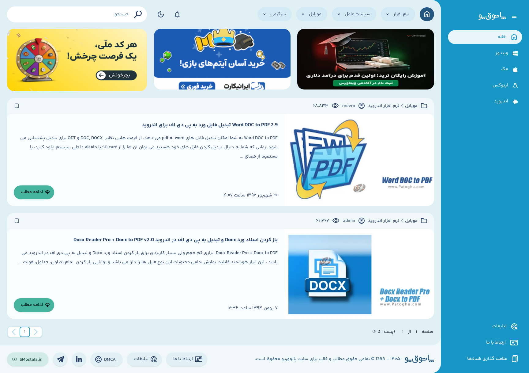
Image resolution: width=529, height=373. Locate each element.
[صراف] (77, 60)
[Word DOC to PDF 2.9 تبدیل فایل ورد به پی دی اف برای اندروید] (359, 160)
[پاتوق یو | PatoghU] (492, 16)
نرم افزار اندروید (383, 106)
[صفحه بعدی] (14, 332)
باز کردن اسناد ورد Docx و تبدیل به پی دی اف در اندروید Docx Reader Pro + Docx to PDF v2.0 (175, 240)
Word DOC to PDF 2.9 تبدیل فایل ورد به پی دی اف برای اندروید (210, 125)
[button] (25, 332)
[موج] (365, 60)
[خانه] (427, 14)
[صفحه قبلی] (36, 332)
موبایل (411, 106)
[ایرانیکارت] (222, 60)
